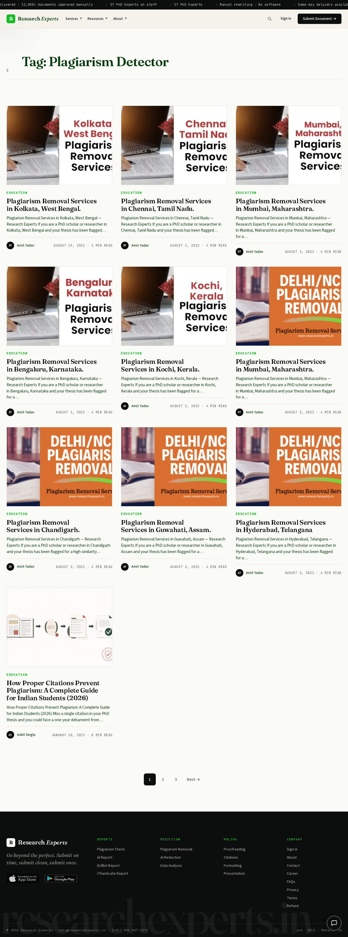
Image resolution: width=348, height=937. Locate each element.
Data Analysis (171, 865)
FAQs (291, 881)
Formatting (233, 865)
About (120, 18)
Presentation (234, 873)
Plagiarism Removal (176, 849)
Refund (293, 906)
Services (74, 18)
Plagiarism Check (111, 849)
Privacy (293, 890)
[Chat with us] (334, 923)
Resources (98, 18)
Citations (231, 857)
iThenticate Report (112, 873)
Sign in (286, 18)
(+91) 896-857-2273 (130, 930)
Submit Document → (319, 18)
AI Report (104, 857)
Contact (293, 865)
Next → (193, 779)
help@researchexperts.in (82, 930)
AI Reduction (170, 857)
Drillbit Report (108, 865)
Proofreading (235, 849)
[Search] (269, 18)
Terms (292, 898)
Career (292, 873)
